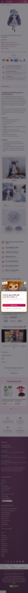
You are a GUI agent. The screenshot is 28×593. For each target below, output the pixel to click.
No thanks (23, 310)
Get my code (14, 305)
